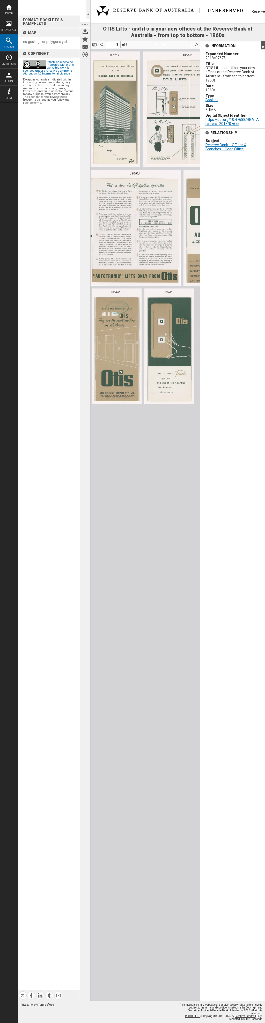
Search (9, 47)
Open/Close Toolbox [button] (88, 9)
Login (9, 81)
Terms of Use (46, 1004)
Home (9, 12)
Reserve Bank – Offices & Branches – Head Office (225, 147)
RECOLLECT (192, 1016)
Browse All (9, 29)
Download (85, 31)
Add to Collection (85, 39)
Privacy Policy (28, 1004)
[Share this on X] (23, 992)
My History (9, 64)
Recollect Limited (245, 1016)
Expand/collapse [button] (263, 45)
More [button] (9, 98)
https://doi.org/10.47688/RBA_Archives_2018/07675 (232, 121)
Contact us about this (85, 47)
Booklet (211, 100)
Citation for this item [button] (85, 54)
